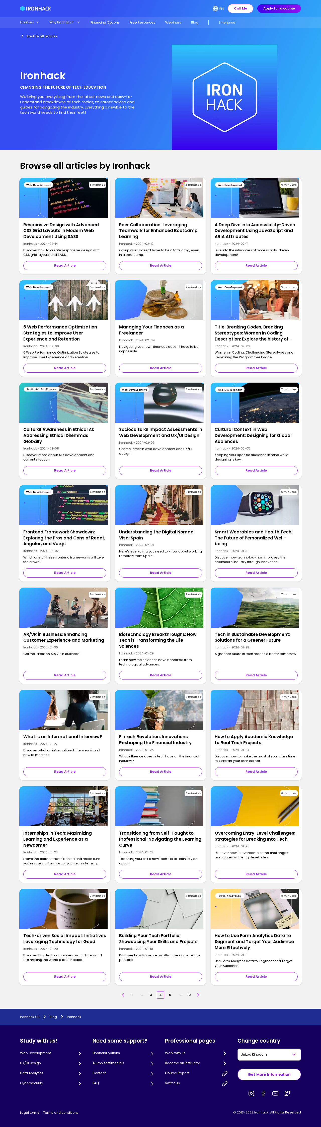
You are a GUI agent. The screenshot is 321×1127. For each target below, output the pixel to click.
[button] (29, 22)
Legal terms (29, 1112)
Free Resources (142, 22)
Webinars (173, 22)
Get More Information (269, 1074)
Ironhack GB (30, 1017)
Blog (194, 22)
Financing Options (105, 22)
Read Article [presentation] (64, 265)
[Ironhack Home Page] (35, 8)
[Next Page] (198, 995)
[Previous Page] (123, 995)
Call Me (240, 8)
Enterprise (227, 22)
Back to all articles (42, 36)
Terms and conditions (60, 1112)
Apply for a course (279, 8)
